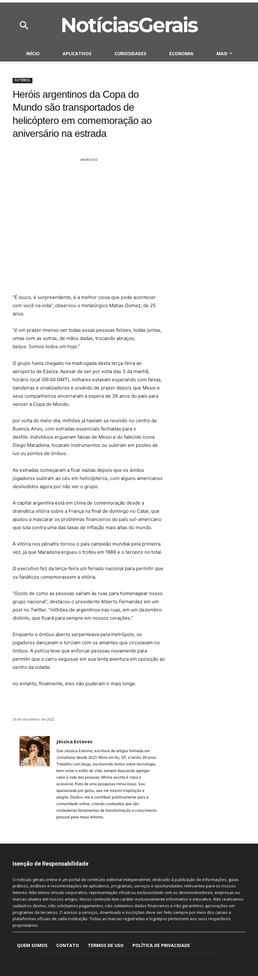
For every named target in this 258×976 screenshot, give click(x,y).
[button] (24, 26)
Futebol (22, 80)
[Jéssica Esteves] (35, 778)
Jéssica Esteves (74, 741)
